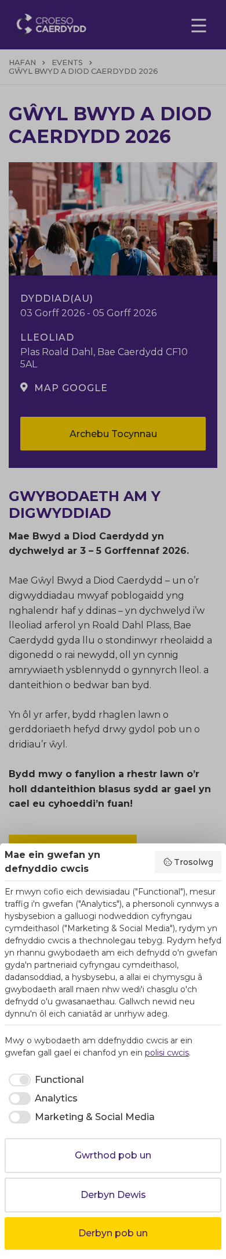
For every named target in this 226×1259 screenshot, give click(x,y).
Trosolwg (193, 862)
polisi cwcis (167, 1052)
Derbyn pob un (113, 1233)
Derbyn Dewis (113, 1194)
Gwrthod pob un (113, 1155)
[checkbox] (44, 1080)
